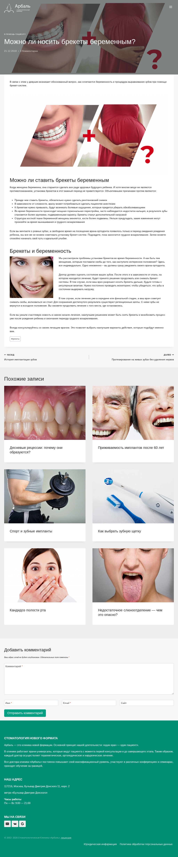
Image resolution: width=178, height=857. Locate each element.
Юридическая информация (100, 844)
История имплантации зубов (20, 357)
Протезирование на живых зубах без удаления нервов (143, 357)
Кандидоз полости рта (28, 610)
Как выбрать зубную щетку (119, 531)
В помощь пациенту (15, 34)
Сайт (124, 703)
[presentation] (45, 413)
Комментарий (14, 666)
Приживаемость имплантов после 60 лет (131, 448)
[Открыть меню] (170, 7)
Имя (8, 703)
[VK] (15, 824)
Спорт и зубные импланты (31, 531)
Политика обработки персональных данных (146, 844)
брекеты (15, 339)
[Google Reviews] (22, 824)
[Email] (7, 824)
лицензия (66, 837)
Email (67, 703)
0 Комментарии (29, 51)
